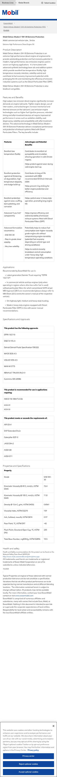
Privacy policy (33, 750)
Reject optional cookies (28, 764)
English (6, 30)
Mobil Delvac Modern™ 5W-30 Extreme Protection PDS (25, 27)
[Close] (53, 726)
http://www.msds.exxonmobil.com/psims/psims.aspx (21, 556)
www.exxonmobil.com (24, 595)
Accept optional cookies (28, 772)
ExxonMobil (8, 23)
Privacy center (28, 756)
